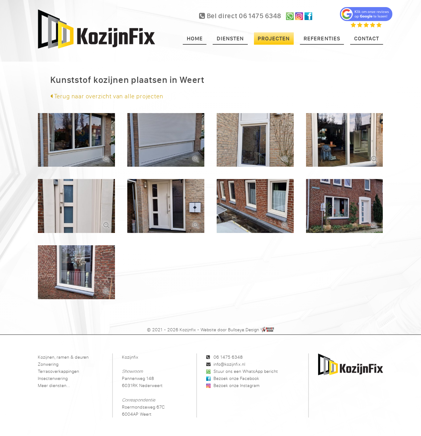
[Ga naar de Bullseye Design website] (267, 329)
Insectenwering (53, 378)
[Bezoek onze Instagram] (299, 16)
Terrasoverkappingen (58, 371)
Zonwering (48, 364)
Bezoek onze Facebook (236, 378)
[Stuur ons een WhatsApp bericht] (290, 16)
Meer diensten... (54, 385)
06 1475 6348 (228, 357)
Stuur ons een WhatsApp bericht (246, 371)
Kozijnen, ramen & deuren (63, 357)
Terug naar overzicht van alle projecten (108, 96)
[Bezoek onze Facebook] (308, 16)
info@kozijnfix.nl (229, 364)
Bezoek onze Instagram (237, 385)
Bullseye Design (243, 329)
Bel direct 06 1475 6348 (243, 15)
